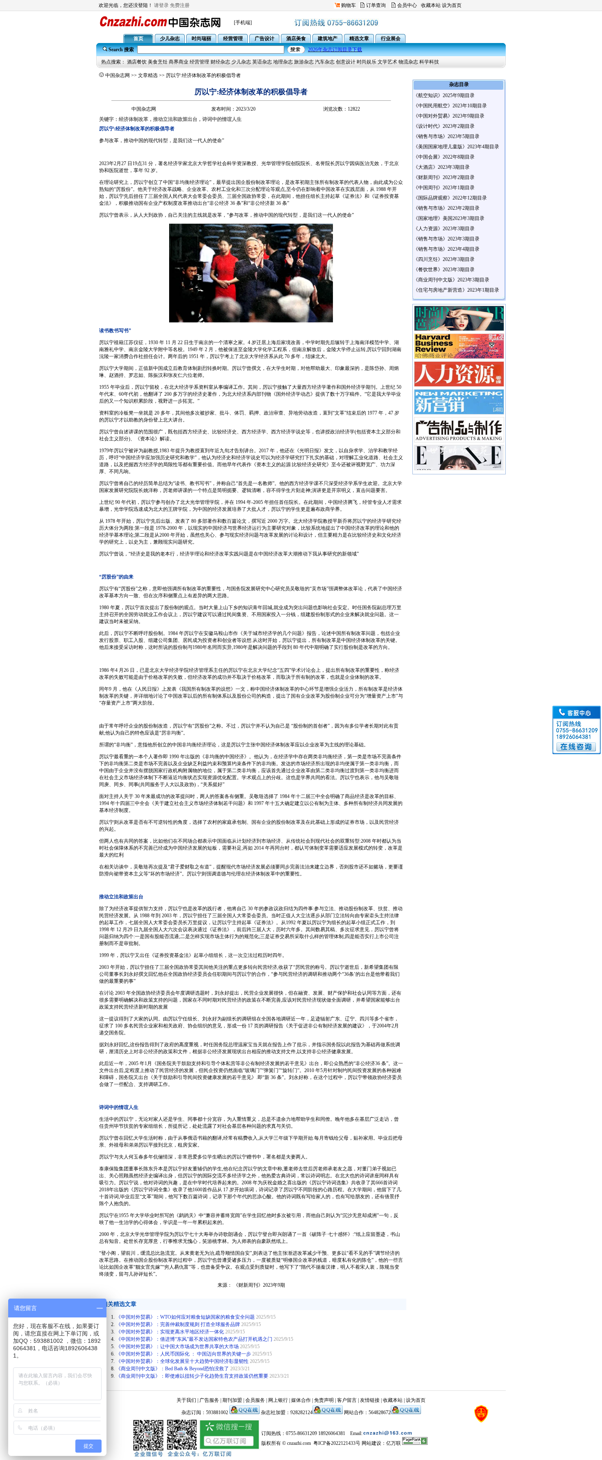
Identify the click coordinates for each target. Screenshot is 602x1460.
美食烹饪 (157, 62)
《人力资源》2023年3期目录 (444, 228)
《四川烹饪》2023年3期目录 (444, 259)
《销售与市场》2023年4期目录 (446, 249)
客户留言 (347, 1400)
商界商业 (178, 62)
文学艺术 (387, 62)
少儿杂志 (241, 62)
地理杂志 (283, 62)
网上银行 (278, 1400)
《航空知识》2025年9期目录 (444, 95)
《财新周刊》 (248, 1285)
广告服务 (209, 1400)
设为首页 (452, 5)
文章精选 (148, 75)
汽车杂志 (325, 62)
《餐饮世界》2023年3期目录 (444, 269)
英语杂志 (262, 62)
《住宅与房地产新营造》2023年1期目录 (456, 290)
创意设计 (345, 62)
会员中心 (407, 5)
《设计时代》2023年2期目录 (444, 126)
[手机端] (243, 22)
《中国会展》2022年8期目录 (444, 157)
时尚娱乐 (366, 62)
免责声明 (324, 1400)
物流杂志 (408, 62)
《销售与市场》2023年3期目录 (446, 239)
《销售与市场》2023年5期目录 (446, 136)
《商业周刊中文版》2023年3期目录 (451, 280)
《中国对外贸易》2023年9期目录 (448, 116)
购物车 (348, 5)
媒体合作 (301, 1400)
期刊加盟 (232, 1400)
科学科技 (429, 62)
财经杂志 (220, 62)
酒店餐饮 (137, 62)
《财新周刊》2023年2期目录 (444, 177)
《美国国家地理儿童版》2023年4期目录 (456, 147)
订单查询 (376, 5)
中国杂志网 (117, 75)
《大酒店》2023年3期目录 (441, 167)
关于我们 (186, 1400)
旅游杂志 (304, 62)
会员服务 (255, 1400)
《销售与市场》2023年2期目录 (446, 208)
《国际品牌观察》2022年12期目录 (450, 198)
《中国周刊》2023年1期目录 (444, 187)
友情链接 (370, 1400)
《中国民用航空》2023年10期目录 (450, 106)
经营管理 (199, 62)
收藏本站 (431, 5)
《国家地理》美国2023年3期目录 (448, 218)
